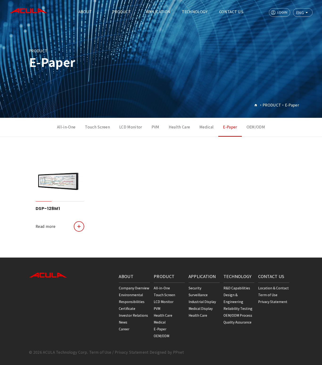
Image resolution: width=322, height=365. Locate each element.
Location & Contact (273, 288)
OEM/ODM (256, 127)
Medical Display (201, 308)
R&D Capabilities (236, 288)
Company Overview (134, 288)
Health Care (179, 127)
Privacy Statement (272, 301)
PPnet (178, 352)
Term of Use (267, 294)
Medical (206, 127)
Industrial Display (202, 301)
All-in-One (66, 127)
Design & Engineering (233, 298)
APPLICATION (158, 11)
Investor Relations (133, 315)
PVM (155, 127)
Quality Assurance (237, 322)
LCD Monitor (130, 127)
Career (124, 329)
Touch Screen (97, 127)
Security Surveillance (198, 291)
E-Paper (230, 127)
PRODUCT (121, 11)
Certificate (127, 308)
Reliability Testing (237, 308)
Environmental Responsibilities (131, 298)
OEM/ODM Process (237, 315)
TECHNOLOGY (194, 11)
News (123, 322)
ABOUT (85, 11)
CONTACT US (231, 11)
